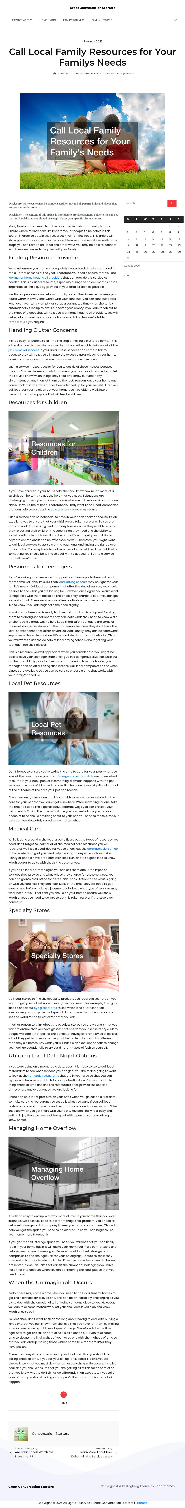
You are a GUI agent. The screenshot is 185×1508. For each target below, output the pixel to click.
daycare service (62, 509)
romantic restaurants (43, 1076)
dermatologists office (102, 849)
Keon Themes (165, 1486)
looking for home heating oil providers (35, 278)
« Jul (126, 275)
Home (63, 1403)
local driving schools (73, 582)
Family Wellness (73, 20)
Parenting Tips (22, 20)
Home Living (48, 20)
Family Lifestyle (102, 20)
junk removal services (23, 350)
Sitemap (142, 1503)
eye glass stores (45, 1008)
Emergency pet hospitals (75, 776)
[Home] (55, 73)
